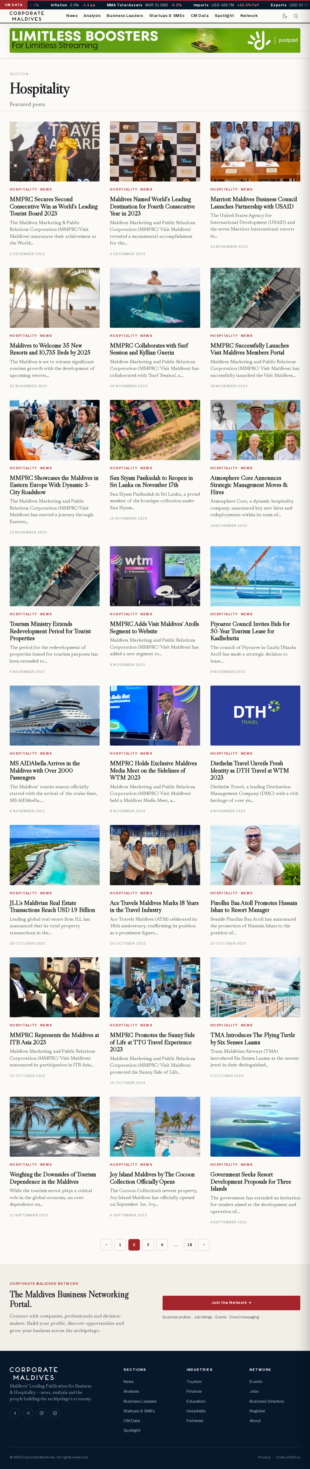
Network (249, 16)
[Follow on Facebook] (15, 1413)
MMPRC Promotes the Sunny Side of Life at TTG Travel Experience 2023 (152, 1042)
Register (257, 1411)
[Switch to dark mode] (284, 16)
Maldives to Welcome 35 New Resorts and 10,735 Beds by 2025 (50, 349)
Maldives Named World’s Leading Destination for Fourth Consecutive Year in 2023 (152, 206)
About (255, 1420)
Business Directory (266, 1401)
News (72, 16)
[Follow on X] (28, 1413)
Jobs (254, 1391)
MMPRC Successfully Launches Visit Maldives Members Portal (249, 349)
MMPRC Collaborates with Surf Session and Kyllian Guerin (149, 349)
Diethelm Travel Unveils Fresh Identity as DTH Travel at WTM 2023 (249, 770)
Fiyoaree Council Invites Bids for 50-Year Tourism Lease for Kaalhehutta (250, 631)
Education (196, 1401)
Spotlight (224, 16)
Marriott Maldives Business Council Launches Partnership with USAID (253, 202)
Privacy (264, 1457)
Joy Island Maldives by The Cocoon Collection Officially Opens (152, 1177)
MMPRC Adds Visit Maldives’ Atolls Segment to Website (154, 627)
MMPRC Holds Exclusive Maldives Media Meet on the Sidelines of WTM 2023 (153, 770)
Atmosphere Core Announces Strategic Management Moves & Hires (249, 485)
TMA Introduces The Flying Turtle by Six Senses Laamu (252, 1038)
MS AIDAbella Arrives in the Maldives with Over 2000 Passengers (45, 770)
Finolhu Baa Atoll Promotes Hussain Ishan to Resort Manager (253, 906)
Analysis (92, 16)
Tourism (194, 1381)
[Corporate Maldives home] (27, 16)
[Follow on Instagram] (41, 1413)
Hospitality (196, 1411)
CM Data (200, 16)
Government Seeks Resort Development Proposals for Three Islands (250, 1181)
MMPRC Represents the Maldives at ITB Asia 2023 (54, 1038)
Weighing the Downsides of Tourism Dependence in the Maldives (53, 1177)
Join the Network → (231, 1303)
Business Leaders (125, 16)
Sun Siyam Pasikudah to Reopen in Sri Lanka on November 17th (151, 481)
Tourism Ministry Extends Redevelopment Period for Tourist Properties (50, 631)
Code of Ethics (288, 1457)
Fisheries (194, 1420)
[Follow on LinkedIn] (55, 1413)
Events (255, 1381)
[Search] (295, 16)
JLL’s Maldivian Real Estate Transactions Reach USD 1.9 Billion (52, 906)
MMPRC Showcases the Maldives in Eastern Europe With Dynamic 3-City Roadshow (54, 485)
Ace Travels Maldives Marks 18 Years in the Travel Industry (154, 906)
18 (189, 1245)
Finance (194, 1391)
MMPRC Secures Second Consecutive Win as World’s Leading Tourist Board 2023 (53, 206)
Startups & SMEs (167, 16)
